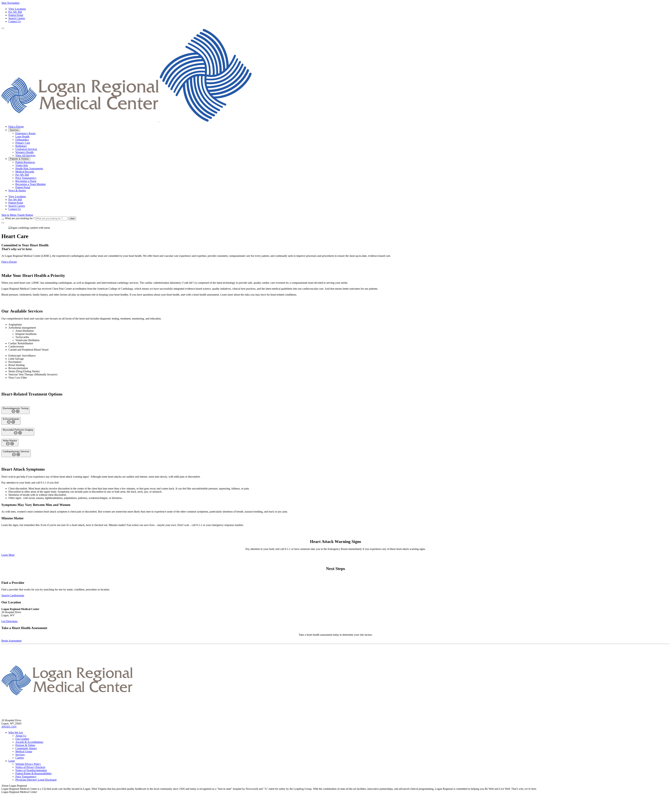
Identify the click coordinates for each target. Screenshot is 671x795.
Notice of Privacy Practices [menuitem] (30, 767)
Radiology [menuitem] (21, 145)
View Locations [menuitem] (17, 196)
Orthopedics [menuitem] (22, 139)
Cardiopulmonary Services (16, 451)
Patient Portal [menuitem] (22, 187)
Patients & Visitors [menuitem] (19, 159)
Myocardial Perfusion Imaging (18, 430)
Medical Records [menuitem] (24, 171)
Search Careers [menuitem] (16, 205)
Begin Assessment (11, 640)
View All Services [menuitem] (25, 155)
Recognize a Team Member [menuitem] (30, 184)
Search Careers (16, 18)
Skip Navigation (10, 2)
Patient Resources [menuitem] (25, 162)
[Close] (2, 222)
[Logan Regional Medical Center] (126, 120)
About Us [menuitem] (20, 735)
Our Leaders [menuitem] (22, 738)
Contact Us (14, 21)
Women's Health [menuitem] (24, 152)
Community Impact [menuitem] (26, 748)
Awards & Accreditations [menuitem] (29, 741)
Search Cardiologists (12, 595)
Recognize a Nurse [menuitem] (25, 181)
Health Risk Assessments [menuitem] (29, 168)
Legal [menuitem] (11, 760)
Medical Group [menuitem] (23, 751)
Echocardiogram (11, 419)
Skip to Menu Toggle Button (17, 214)
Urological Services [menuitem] (26, 149)
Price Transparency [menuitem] (26, 177)
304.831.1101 (9, 726)
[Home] (66, 714)
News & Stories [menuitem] (17, 190)
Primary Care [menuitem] (22, 142)
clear (72, 218)
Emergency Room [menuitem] (25, 133)
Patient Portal (15, 15)
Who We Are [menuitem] (15, 732)
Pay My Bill (15, 11)
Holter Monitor (10, 440)
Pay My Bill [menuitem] (22, 174)
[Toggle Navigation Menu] (2, 28)
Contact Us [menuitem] (14, 209)
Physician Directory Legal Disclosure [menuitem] (36, 779)
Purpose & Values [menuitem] (25, 745)
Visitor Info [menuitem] (21, 165)
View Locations (17, 8)
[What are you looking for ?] (2, 219)
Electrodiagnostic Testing (15, 408)
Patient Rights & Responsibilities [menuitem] (33, 773)
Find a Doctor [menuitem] (16, 126)
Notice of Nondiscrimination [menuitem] (31, 770)
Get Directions (9, 621)
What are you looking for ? (20, 218)
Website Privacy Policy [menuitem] (28, 764)
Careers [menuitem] (19, 757)
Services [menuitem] (14, 130)
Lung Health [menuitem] (22, 136)
